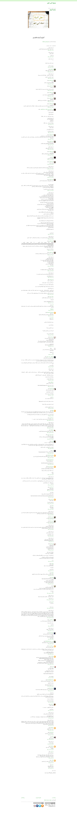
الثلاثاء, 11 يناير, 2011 (50, 677)
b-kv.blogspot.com (50, 679)
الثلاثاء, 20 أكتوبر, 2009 (50, 448)
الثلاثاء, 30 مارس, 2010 (50, 529)
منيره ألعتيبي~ (51, 619)
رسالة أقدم (23, 797)
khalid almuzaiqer (50, 455)
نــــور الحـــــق (51, 645)
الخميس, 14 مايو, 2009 (50, 386)
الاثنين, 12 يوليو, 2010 (50, 575)
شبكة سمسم (51, 296)
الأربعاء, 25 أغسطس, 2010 (50, 617)
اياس (52, 304)
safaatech (51, 69)
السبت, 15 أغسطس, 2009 (50, 420)
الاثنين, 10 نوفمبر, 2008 (50, 78)
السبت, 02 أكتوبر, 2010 (50, 630)
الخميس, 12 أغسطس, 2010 (50, 599)
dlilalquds (51, 309)
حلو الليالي (51, 382)
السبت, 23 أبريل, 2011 (50, 710)
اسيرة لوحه (51, 543)
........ (52, 348)
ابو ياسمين (51, 499)
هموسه (52, 563)
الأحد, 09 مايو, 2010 (51, 541)
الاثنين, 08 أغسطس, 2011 (50, 739)
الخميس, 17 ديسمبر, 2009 (50, 490)
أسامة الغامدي (51, 80)
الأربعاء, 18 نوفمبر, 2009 (50, 464)
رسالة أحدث (54, 797)
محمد (52, 764)
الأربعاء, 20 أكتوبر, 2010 (50, 643)
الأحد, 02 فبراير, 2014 (50, 768)
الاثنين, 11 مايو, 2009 (50, 354)
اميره (52, 666)
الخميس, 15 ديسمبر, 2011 (50, 749)
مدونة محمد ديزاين (50, 434)
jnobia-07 (51, 704)
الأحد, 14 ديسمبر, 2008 (50, 234)
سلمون (52, 441)
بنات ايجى (51, 751)
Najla (52, 410)
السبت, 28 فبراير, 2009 (50, 277)
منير (52, 450)
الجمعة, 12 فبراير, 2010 (50, 509)
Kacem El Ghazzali (50, 312)
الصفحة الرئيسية (38, 797)
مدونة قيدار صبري (50, 466)
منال (52, 397)
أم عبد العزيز (51, 279)
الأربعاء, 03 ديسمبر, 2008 (50, 159)
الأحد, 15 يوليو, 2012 (51, 762)
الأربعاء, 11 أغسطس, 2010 (50, 593)
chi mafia (51, 656)
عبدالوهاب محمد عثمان (50, 356)
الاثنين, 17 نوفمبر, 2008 (50, 139)
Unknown (51, 727)
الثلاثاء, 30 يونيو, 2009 (50, 408)
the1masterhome (50, 459)
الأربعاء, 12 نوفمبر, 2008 (50, 90)
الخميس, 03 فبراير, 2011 (50, 686)
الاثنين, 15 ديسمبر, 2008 (50, 250)
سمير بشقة (51, 516)
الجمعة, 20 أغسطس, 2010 (50, 608)
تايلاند (52, 505)
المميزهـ (52, 601)
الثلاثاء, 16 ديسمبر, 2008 (50, 266)
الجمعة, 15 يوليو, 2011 (50, 734)
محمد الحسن (51, 417)
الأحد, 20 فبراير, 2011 (50, 690)
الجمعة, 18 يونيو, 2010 (50, 561)
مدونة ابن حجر (51, 3)
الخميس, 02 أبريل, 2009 (50, 294)
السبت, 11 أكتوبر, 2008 (50, 50)
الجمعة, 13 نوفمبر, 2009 (50, 457)
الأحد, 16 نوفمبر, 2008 (50, 124)
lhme (52, 736)
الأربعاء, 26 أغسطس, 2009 (50, 432)
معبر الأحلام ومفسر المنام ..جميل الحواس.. (46, 109)
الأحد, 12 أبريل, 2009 (50, 310)
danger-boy (51, 388)
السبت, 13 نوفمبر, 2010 (50, 664)
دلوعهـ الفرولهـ (51, 632)
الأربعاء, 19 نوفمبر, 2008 (50, 149)
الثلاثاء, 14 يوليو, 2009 (50, 415)
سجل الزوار (53, 9)
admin (52, 577)
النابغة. (52, 760)
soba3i (52, 572)
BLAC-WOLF (51, 688)
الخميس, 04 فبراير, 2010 (50, 503)
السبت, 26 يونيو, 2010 (50, 570)
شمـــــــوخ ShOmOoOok (49, 641)
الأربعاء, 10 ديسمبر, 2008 (50, 177)
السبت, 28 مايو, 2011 (50, 725)
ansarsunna (51, 732)
